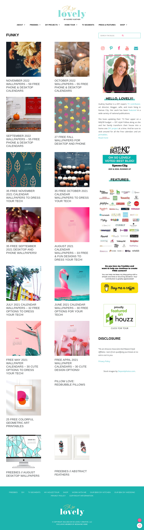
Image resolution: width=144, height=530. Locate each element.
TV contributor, (134, 104)
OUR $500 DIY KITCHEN (100, 492)
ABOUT (20, 25)
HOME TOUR (70, 25)
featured (133, 110)
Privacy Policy (104, 361)
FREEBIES (34, 25)
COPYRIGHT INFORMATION (81, 496)
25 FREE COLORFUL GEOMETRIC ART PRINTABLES (20, 423)
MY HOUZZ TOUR (51, 492)
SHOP (122, 25)
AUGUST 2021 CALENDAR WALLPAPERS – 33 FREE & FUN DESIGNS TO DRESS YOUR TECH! (71, 252)
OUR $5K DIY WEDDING (124, 492)
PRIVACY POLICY (58, 496)
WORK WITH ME (79, 492)
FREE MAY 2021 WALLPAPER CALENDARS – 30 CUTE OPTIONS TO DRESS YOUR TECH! (22, 366)
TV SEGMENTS (88, 25)
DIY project (113, 128)
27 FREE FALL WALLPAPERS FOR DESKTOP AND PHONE (70, 140)
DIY (22, 492)
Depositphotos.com (126, 371)
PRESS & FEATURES (107, 25)
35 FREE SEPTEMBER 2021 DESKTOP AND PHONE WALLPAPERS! (21, 249)
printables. (103, 134)
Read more (103, 137)
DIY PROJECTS (51, 25)
